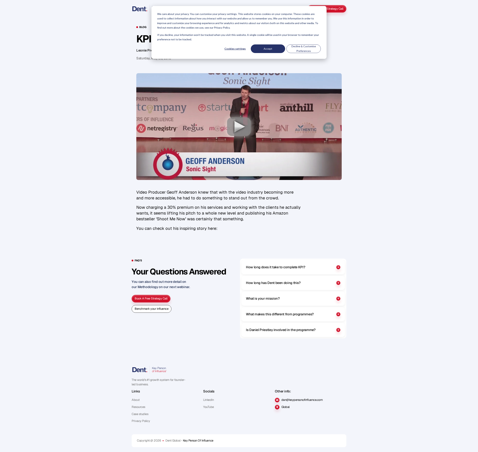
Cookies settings (235, 48)
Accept (268, 48)
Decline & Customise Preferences (303, 48)
